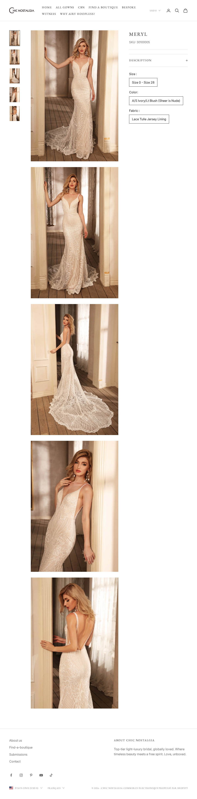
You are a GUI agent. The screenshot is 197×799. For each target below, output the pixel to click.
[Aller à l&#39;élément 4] (14, 95)
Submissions (18, 754)
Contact (15, 761)
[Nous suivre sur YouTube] (41, 775)
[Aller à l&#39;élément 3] (14, 76)
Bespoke (129, 7)
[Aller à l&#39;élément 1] (14, 38)
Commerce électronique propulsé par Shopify (156, 788)
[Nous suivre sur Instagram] (21, 775)
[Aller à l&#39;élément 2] (14, 57)
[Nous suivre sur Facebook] (11, 775)
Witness (49, 14)
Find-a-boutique (21, 747)
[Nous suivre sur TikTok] (51, 775)
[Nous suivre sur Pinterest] (31, 775)
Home (47, 7)
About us (15, 740)
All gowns (65, 7)
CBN (81, 7)
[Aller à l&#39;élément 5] (14, 113)
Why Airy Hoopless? (77, 14)
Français (54, 788)
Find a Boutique (103, 7)
